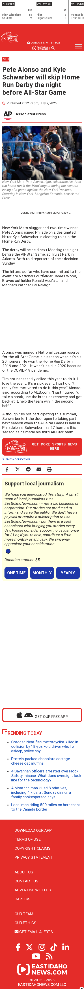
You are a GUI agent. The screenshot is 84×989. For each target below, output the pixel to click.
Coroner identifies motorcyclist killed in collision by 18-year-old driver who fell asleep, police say (44, 746)
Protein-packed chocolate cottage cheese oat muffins (40, 761)
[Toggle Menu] (78, 46)
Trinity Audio (44, 212)
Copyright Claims (32, 848)
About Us (24, 872)
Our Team (24, 914)
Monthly (42, 572)
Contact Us (26, 881)
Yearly (68, 572)
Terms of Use (28, 839)
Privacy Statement (34, 857)
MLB (6, 59)
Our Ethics (25, 923)
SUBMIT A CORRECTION (16, 459)
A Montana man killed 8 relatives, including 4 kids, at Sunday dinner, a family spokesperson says (41, 792)
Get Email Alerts (35, 932)
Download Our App (33, 830)
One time (16, 572)
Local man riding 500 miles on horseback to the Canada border (46, 807)
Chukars (8, 4)
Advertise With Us (33, 890)
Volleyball (44, 4)
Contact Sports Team (45, 42)
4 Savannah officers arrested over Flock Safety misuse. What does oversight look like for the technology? (46, 775)
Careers (22, 899)
